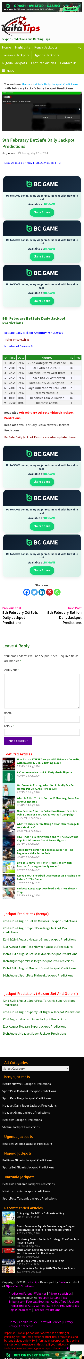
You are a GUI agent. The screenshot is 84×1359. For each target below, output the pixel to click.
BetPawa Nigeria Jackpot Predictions (27, 1160)
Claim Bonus (42, 212)
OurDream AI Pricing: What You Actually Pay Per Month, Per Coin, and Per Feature (45, 786)
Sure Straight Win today (63, 1306)
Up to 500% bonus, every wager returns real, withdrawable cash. (42, 197)
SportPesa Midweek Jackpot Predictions (29, 1091)
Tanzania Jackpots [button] (15, 55)
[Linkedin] (41, 592)
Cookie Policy (28, 1322)
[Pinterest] (49, 592)
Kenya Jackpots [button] (45, 47)
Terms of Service (50, 1322)
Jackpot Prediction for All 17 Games (44, 1304)
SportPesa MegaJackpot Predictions (26, 1098)
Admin (11, 153)
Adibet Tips (58, 1301)
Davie (62, 1282)
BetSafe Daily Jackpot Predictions (55, 84)
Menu (10, 71)
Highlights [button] (22, 47)
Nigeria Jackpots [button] (14, 63)
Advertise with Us (60, 1293)
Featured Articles (43, 63)
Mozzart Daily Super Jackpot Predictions (29, 1105)
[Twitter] (34, 592)
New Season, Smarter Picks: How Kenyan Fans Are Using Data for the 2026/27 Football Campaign (47, 812)
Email (9, 725)
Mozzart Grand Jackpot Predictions (26, 1112)
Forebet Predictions (46, 1310)
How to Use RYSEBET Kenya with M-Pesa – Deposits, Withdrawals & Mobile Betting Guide (48, 761)
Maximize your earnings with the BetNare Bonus (46, 1268)
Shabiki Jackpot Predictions (21, 1127)
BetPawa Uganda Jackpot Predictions (27, 1144)
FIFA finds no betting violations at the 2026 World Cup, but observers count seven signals (47, 838)
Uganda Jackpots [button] (46, 55)
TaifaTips (32, 1282)
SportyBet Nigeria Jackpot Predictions (28, 1167)
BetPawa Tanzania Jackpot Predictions (28, 1184)
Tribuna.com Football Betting (29, 1301)
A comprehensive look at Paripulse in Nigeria (44, 772)
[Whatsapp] (57, 592)
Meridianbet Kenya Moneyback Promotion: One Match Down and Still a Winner (45, 1251)
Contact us (26, 1326)
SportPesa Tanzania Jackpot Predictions (29, 1198)
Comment (12, 670)
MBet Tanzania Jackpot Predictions (26, 1191)
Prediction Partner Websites (27, 1293)
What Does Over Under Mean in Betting (40, 1261)
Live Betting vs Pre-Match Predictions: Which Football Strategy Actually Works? (44, 864)
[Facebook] (26, 592)
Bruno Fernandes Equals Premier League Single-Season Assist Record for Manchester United (46, 1227)
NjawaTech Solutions (20, 1286)
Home (6, 47)
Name (9, 712)
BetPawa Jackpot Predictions (22, 1120)
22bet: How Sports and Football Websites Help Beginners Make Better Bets (45, 851)
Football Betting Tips (52, 1298)
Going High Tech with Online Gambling (40, 1213)
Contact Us (68, 63)
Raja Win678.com (20, 1310)
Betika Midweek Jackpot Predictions (26, 1084)
